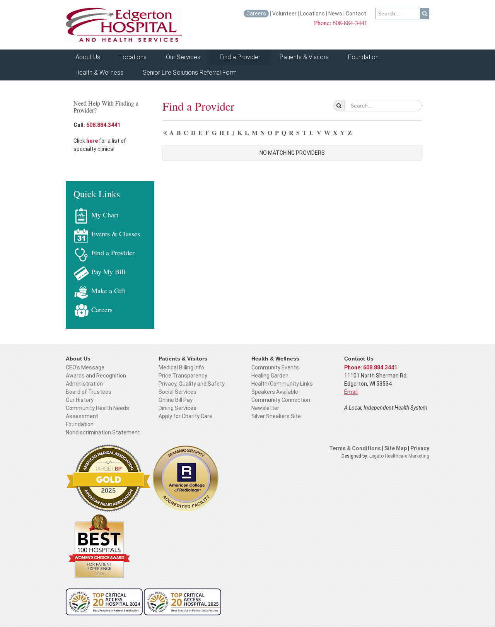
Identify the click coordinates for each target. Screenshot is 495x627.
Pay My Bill (108, 271)
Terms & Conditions (355, 448)
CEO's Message (85, 367)
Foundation (363, 57)
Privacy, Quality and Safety (192, 384)
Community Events (275, 367)
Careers (256, 13)
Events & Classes (115, 233)
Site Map (396, 448)
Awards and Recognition (96, 375)
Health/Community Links (282, 384)
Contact (356, 13)
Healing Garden (269, 375)
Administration (84, 384)
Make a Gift (108, 290)
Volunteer (284, 13)
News (335, 13)
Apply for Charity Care (185, 416)
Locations (312, 13)
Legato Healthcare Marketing (399, 456)
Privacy (419, 448)
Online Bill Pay (176, 400)
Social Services (177, 392)
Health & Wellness (99, 72)
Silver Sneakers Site (276, 416)
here (92, 141)
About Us (87, 57)
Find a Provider (240, 57)
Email (351, 392)
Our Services (183, 57)
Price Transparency (183, 375)
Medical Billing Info (181, 367)
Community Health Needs (97, 408)
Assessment (82, 416)
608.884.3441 (102, 125)
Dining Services (177, 408)
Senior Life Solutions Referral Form (190, 72)
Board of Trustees (88, 392)
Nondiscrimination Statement (103, 432)
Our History (80, 400)
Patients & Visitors (304, 57)
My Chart (104, 214)
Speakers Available (274, 392)
